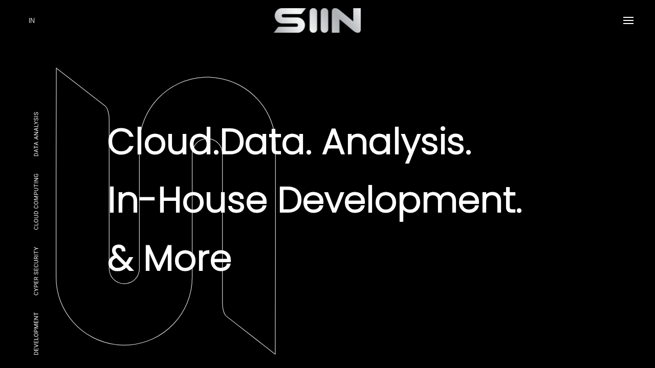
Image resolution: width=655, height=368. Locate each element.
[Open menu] (628, 20)
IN (32, 20)
